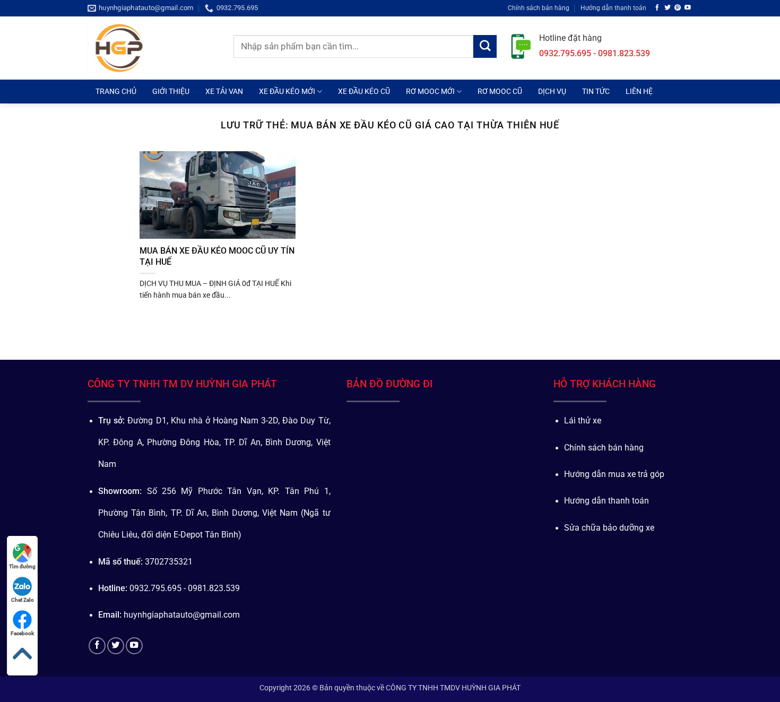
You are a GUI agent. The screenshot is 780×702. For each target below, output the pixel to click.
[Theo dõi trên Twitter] (667, 7)
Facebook (22, 633)
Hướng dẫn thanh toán (613, 8)
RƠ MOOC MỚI (430, 91)
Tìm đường (22, 566)
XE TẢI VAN (224, 91)
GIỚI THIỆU (170, 91)
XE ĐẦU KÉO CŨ (364, 91)
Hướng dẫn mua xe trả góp (614, 474)
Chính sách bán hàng (538, 8)
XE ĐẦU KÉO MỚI (287, 91)
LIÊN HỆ (639, 91)
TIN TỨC (596, 91)
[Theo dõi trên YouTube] (687, 7)
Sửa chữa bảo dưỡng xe (609, 528)
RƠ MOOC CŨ (500, 91)
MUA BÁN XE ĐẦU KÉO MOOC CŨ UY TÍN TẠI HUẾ (217, 256)
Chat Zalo (22, 600)
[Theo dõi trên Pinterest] (677, 7)
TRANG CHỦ (116, 91)
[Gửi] (485, 46)
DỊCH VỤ (552, 91)
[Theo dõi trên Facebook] (657, 7)
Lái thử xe (582, 421)
